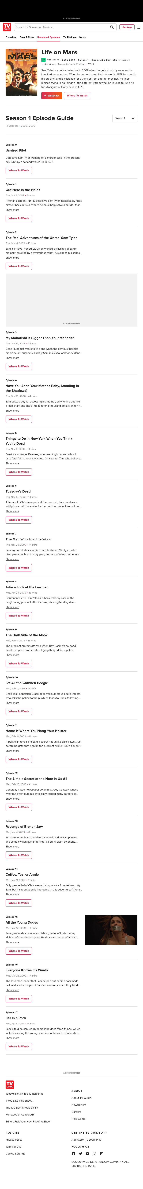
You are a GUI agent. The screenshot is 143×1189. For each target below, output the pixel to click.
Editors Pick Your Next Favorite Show (28, 1121)
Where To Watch (77, 95)
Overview (11, 37)
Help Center (79, 1119)
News (82, 37)
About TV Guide (81, 1098)
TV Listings (69, 37)
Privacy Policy (14, 1139)
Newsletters (79, 1105)
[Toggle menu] (138, 27)
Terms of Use (13, 1146)
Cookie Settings (15, 1153)
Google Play (94, 1139)
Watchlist (53, 95)
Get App (127, 27)
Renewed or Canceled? (20, 1114)
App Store (78, 1139)
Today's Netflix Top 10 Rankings (24, 1093)
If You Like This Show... (19, 1100)
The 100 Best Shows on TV (22, 1107)
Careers (76, 1112)
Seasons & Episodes (48, 37)
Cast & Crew (27, 37)
